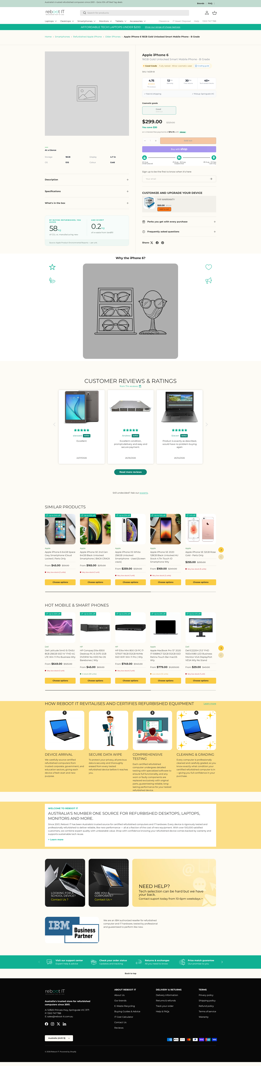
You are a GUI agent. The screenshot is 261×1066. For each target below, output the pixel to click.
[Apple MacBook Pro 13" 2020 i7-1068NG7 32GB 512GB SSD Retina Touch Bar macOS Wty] (165, 627)
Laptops (49, 21)
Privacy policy (206, 995)
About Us (119, 995)
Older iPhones (113, 36)
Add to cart (164, 209)
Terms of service (207, 1011)
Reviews (118, 1028)
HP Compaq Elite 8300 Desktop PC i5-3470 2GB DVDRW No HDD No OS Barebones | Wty (93, 655)
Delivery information (167, 995)
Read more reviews (130, 472)
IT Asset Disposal (182, 21)
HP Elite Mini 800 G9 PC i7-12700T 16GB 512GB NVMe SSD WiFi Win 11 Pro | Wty (129, 653)
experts (144, 493)
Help (196, 21)
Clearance (164, 21)
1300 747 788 (209, 21)
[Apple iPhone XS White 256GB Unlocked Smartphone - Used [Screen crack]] (130, 529)
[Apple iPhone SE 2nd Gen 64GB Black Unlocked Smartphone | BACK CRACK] (95, 529)
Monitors (104, 21)
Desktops (65, 21)
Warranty (204, 1017)
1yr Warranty (166, 199)
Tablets (119, 21)
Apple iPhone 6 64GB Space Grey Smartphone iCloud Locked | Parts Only (60, 555)
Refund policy (206, 1006)
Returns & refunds (166, 1000)
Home (48, 36)
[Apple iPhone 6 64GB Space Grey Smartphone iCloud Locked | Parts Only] (60, 529)
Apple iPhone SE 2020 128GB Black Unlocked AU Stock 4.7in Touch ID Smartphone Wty (164, 557)
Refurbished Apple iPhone (87, 36)
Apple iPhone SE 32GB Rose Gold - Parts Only (200, 554)
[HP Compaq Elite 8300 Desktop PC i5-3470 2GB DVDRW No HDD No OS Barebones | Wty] (95, 627)
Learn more (210, 703)
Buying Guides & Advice (127, 1011)
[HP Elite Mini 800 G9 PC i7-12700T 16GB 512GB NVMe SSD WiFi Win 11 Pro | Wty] (130, 627)
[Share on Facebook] (157, 242)
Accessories (136, 21)
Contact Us (120, 1022)
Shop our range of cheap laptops (162, 27)
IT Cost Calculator (123, 1017)
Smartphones (84, 21)
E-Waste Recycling (124, 1006)
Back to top (130, 973)
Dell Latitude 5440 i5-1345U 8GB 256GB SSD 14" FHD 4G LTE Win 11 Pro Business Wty (60, 653)
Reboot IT (55, 1052)
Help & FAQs (162, 1011)
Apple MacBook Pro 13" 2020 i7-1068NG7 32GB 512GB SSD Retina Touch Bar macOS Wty (165, 655)
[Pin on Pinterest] (162, 242)
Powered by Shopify (68, 1052)
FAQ (210, 3)
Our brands (120, 1000)
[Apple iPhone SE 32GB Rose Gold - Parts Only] (200, 529)
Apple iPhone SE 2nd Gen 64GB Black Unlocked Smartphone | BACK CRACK (95, 555)
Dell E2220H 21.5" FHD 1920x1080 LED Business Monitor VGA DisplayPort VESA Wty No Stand (198, 655)
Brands (200, 3)
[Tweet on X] (151, 242)
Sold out (188, 140)
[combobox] (134, 13)
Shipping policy (207, 1000)
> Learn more (55, 839)
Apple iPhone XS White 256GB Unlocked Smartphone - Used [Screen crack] (130, 557)
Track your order (164, 1006)
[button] (55, 424)
